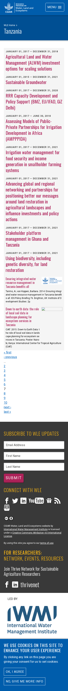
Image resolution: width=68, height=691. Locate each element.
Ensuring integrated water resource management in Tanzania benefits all (21, 282)
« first (7, 352)
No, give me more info (24, 681)
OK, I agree (15, 672)
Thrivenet (29, 584)
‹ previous (10, 357)
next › (7, 407)
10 (5, 402)
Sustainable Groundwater (26, 82)
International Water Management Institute (26, 529)
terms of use (46, 543)
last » (7, 412)
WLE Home (9, 25)
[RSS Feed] (57, 501)
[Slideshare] (49, 501)
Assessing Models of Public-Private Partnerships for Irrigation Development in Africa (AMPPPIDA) (34, 130)
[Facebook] (7, 501)
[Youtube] (36, 501)
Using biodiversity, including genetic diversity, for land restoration (28, 264)
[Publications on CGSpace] (7, 508)
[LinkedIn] (23, 501)
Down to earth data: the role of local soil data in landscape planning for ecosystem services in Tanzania (22, 317)
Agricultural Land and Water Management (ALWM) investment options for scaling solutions (33, 62)
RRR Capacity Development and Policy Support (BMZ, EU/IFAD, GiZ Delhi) (34, 101)
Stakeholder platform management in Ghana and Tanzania (27, 238)
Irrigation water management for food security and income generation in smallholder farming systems (33, 161)
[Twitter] (15, 501)
